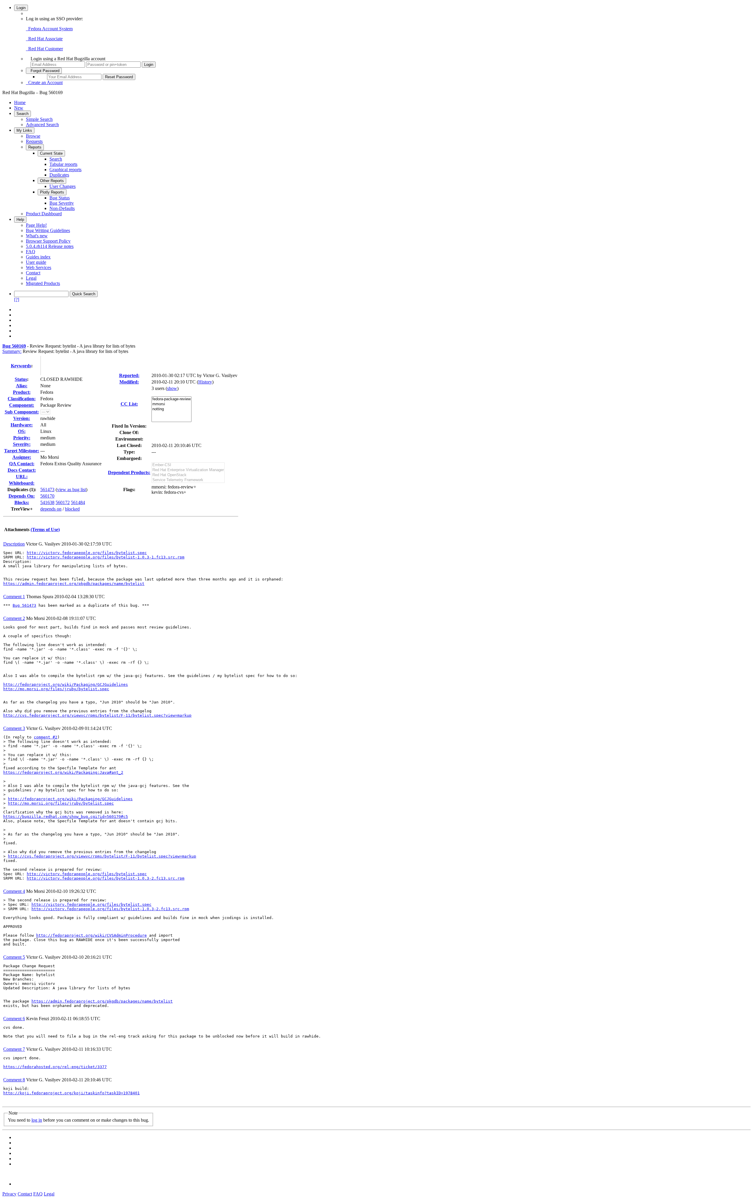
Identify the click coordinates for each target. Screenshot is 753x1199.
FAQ (30, 251)
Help (20, 219)
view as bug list (71, 489)
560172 (63, 502)
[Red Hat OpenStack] (188, 475)
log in (36, 1120)
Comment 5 (14, 957)
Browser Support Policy (48, 241)
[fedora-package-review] (171, 399)
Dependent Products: (129, 472)
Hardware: (22, 424)
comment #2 (45, 737)
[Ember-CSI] (188, 465)
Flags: (129, 489)
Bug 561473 (24, 605)
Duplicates (59, 174)
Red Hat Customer (44, 48)
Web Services (38, 267)
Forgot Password (43, 71)
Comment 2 (14, 618)
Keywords (21, 365)
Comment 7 (14, 1049)
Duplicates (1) (21, 489)
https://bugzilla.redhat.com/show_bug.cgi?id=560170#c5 (65, 816)
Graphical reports (65, 169)
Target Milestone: (21, 450)
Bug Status (59, 197)
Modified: (129, 381)
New (18, 107)
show (172, 388)
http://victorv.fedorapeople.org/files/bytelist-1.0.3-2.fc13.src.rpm (105, 878)
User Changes (62, 186)
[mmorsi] (171, 404)
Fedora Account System (49, 28)
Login (21, 8)
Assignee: (21, 457)
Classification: (22, 398)
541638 (47, 502)
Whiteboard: (21, 483)
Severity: (22, 444)
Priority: (21, 437)
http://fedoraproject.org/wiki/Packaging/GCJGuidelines (65, 684)
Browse (33, 136)
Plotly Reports (52, 192)
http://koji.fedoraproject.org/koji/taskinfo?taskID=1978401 (71, 1093)
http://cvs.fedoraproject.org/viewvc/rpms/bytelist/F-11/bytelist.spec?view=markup (97, 715)
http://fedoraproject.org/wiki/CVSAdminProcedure (91, 935)
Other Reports (52, 181)
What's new (37, 235)
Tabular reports (63, 164)
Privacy (9, 1193)
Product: (22, 392)
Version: (21, 418)
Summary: (11, 351)
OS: (22, 431)
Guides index (38, 256)
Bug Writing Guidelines (48, 230)
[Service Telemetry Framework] (188, 480)
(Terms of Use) (45, 529)
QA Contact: (21, 463)
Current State (51, 153)
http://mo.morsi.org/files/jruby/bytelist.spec (56, 689)
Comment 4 (14, 891)
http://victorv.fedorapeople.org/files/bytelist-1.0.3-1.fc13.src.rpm (105, 557)
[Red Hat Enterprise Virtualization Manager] (188, 470)
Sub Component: (22, 411)
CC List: (129, 403)
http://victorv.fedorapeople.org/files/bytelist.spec (87, 553)
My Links (24, 130)
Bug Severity (61, 203)
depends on (50, 508)
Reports (34, 147)
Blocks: (21, 502)
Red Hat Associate (44, 38)
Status (21, 379)
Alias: (21, 385)
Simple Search (39, 119)
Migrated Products (43, 283)
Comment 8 (14, 1079)
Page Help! (36, 225)
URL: (22, 476)
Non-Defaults (62, 208)
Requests (34, 141)
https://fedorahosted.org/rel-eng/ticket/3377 (55, 1067)
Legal (31, 278)
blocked (72, 508)
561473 (47, 489)
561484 (78, 502)
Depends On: (22, 495)
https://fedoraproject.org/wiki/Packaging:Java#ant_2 (63, 772)
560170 (47, 495)
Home (20, 102)
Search (22, 113)
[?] (16, 299)
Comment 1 (14, 596)
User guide (36, 262)
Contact (33, 272)
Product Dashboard (44, 213)
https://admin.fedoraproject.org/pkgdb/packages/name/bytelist (73, 583)
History (205, 381)
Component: (21, 405)
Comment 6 (14, 1018)
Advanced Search (42, 124)
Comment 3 (14, 728)
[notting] (171, 409)
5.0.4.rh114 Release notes (50, 246)
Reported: (129, 375)
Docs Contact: (22, 470)
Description (14, 543)
